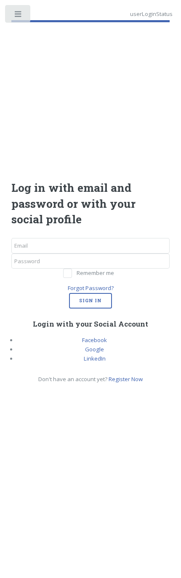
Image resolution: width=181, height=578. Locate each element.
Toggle (18, 15)
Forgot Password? (91, 288)
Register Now (126, 379)
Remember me (95, 273)
